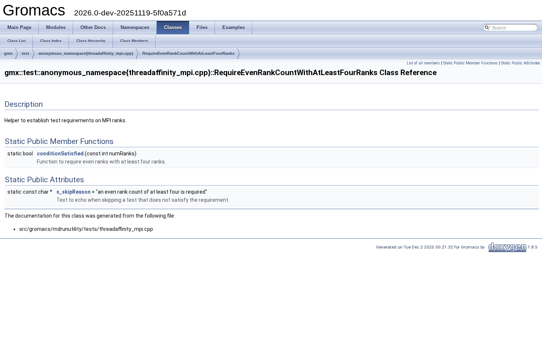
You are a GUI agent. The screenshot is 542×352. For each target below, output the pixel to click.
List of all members (423, 63)
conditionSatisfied (60, 153)
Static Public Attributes (520, 63)
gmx (8, 53)
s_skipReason (73, 192)
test (25, 53)
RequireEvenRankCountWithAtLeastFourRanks (188, 53)
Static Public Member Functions (470, 63)
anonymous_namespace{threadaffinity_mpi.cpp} (85, 53)
